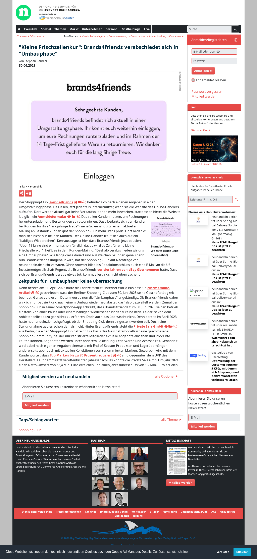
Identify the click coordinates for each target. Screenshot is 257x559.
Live (147, 29)
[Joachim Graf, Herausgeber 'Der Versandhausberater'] (100, 468)
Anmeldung (170, 511)
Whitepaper (139, 511)
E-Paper (154, 511)
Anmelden (202, 71)
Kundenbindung (157, 36)
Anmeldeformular (52, 216)
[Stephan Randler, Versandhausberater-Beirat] (139, 483)
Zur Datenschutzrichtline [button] (170, 551)
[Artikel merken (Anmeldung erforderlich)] (28, 193)
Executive (31, 29)
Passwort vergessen (207, 91)
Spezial (46, 29)
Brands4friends (61, 202)
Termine (138, 515)
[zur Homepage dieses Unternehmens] (76, 202)
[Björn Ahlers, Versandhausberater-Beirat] (100, 453)
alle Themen (170, 419)
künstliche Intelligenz (93, 36)
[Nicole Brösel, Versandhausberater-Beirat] (139, 453)
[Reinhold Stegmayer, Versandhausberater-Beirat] (119, 499)
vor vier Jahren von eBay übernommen (128, 269)
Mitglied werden (37, 405)
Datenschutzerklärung (194, 511)
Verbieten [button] (222, 551)
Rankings (90, 511)
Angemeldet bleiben (211, 80)
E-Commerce (36, 36)
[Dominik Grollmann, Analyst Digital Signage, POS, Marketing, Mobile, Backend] (119, 468)
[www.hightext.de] (128, 527)
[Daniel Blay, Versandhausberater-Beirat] (119, 453)
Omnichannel (137, 36)
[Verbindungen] (84, 202)
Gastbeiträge (131, 29)
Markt (74, 29)
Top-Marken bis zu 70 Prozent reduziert (81, 355)
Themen (60, 29)
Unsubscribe (227, 511)
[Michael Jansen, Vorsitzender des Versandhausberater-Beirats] (119, 483)
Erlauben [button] (242, 551)
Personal (112, 29)
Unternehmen (92, 29)
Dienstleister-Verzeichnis (37, 511)
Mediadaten (121, 515)
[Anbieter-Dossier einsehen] (80, 202)
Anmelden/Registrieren (209, 40)
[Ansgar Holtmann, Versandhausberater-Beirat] (100, 483)
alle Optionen (165, 376)
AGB (213, 511)
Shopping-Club (30, 430)
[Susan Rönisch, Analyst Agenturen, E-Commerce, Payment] (100, 499)
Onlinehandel (176, 36)
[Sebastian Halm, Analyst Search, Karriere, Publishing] (139, 468)
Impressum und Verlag (114, 511)
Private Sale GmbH (148, 326)
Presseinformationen (68, 511)
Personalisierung (117, 36)
